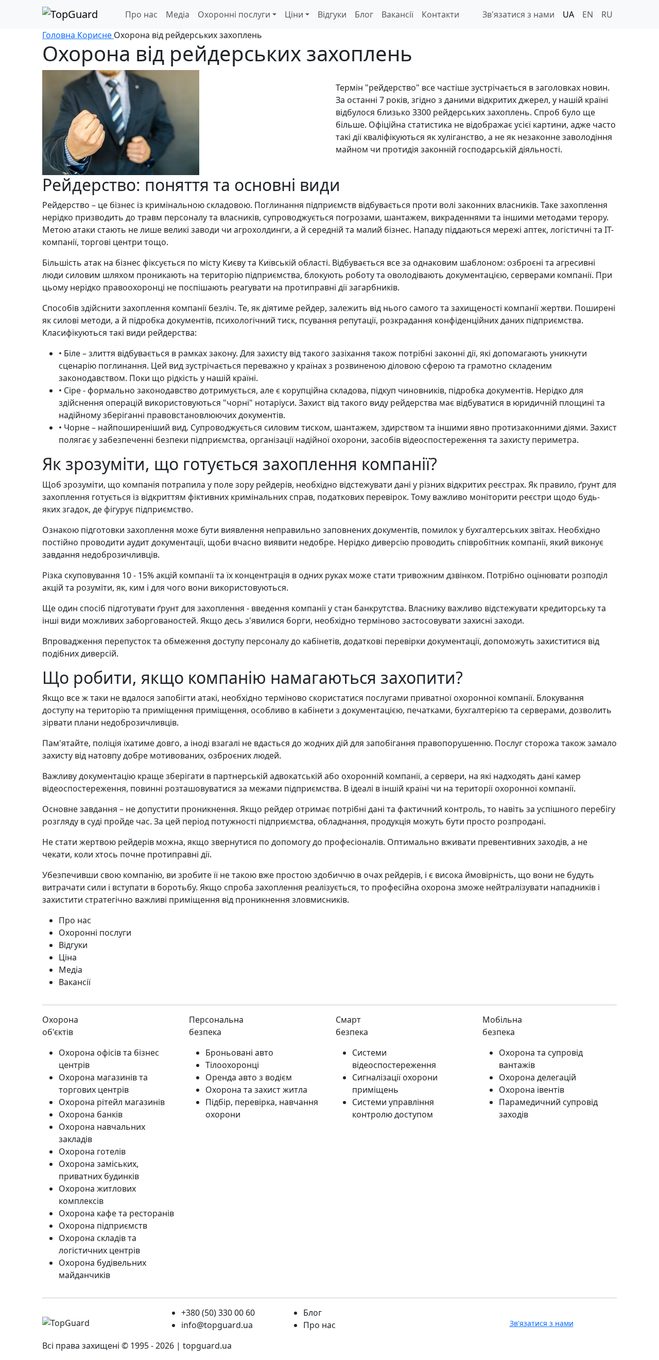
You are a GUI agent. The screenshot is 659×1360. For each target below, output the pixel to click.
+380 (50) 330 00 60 (218, 1312)
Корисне (95, 35)
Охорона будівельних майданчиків (102, 1269)
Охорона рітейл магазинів (112, 1102)
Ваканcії (397, 14)
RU (607, 14)
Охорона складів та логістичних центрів (99, 1244)
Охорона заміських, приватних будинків (99, 1170)
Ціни (294, 14)
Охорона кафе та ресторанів (116, 1213)
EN (587, 14)
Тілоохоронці (232, 1065)
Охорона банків (91, 1114)
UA (568, 14)
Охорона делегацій (537, 1077)
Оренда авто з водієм (248, 1077)
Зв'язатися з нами (518, 14)
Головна (59, 35)
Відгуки (332, 14)
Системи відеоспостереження (394, 1059)
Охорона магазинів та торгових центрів (103, 1083)
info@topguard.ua (217, 1325)
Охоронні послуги (234, 14)
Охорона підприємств (103, 1225)
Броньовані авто (239, 1052)
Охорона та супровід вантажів (541, 1059)
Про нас (141, 14)
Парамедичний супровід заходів (548, 1108)
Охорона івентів (531, 1089)
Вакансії (75, 982)
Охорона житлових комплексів (97, 1195)
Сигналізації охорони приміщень (395, 1083)
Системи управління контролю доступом (393, 1108)
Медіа (177, 14)
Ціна (68, 957)
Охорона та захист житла (256, 1089)
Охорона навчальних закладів (102, 1133)
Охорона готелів (92, 1151)
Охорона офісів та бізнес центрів (109, 1059)
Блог (364, 14)
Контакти (440, 14)
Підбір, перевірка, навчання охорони (261, 1108)
